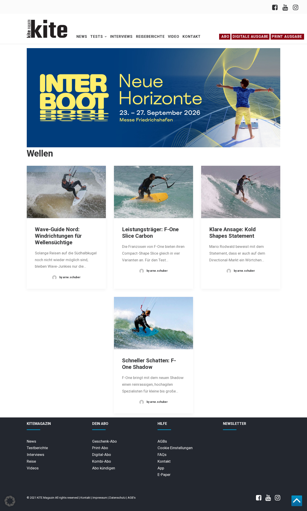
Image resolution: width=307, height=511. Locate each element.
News (81, 36)
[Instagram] (295, 7)
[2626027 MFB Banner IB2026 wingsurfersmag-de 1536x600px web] (153, 146)
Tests (96, 36)
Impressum (100, 497)
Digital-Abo (101, 454)
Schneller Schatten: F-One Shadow (149, 363)
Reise (31, 461)
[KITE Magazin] (47, 29)
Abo (225, 36)
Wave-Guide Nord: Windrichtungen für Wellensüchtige (58, 236)
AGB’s (132, 497)
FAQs (162, 454)
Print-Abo (100, 448)
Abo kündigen (103, 468)
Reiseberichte (150, 36)
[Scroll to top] (296, 500)
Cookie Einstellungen (175, 448)
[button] (66, 192)
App (161, 468)
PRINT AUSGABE (287, 36)
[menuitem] (276, 7)
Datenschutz (117, 497)
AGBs (162, 441)
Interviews (121, 36)
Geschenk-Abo (104, 441)
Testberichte (37, 448)
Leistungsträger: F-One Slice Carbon (150, 232)
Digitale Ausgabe (250, 36)
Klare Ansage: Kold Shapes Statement (232, 232)
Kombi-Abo (101, 461)
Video (173, 36)
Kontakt (191, 36)
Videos (33, 468)
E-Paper (164, 474)
